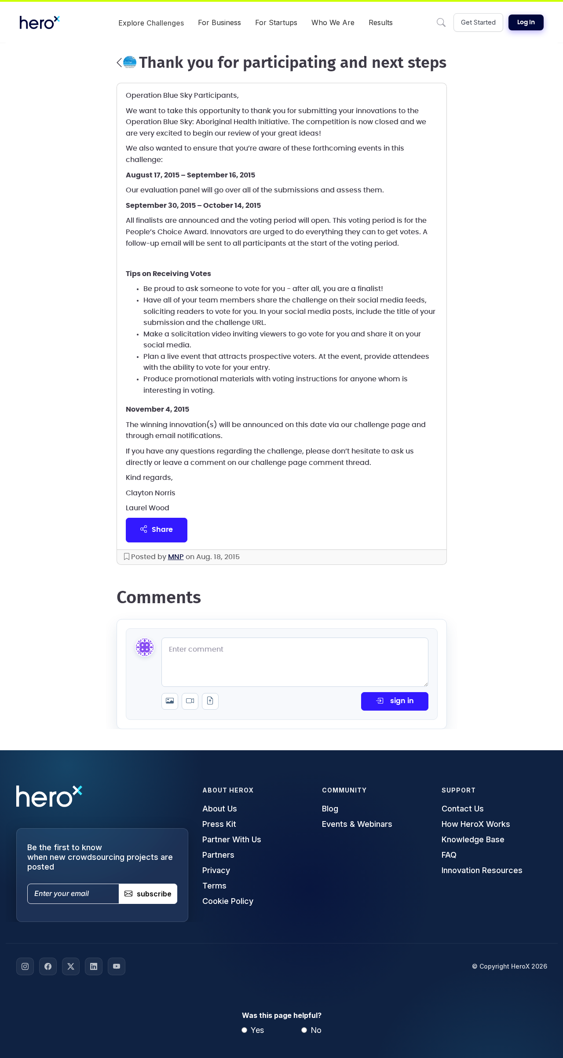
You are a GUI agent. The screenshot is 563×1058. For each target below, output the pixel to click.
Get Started (478, 22)
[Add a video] (190, 701)
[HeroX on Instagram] (25, 966)
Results (381, 22)
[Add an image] (169, 701)
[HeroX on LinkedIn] (93, 966)
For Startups (276, 22)
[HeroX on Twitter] (71, 966)
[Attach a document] (210, 701)
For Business (219, 22)
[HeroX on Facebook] (48, 966)
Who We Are (333, 22)
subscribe (154, 893)
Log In (526, 22)
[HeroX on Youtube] (116, 966)
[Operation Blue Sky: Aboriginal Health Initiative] (126, 62)
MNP (176, 556)
